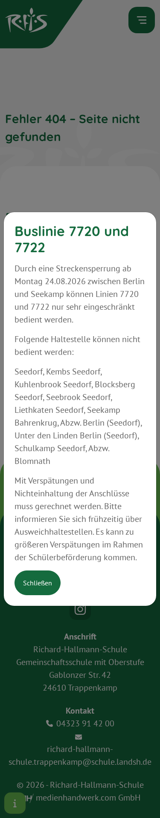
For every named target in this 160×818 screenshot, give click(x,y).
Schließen (37, 583)
